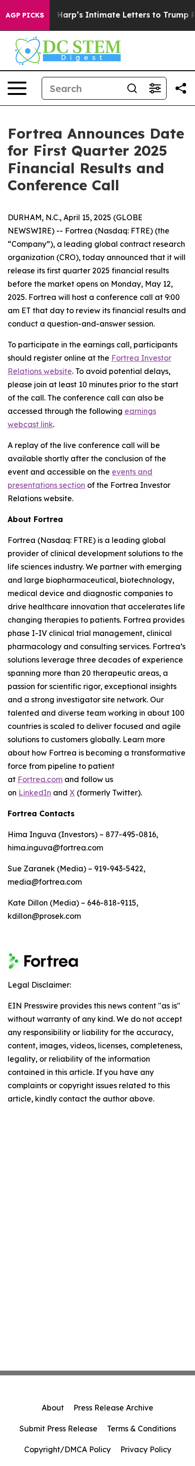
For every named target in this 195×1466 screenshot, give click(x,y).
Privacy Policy (145, 1449)
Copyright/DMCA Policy (67, 1449)
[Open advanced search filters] (154, 88)
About (53, 1407)
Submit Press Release (58, 1428)
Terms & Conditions (141, 1428)
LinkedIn (34, 792)
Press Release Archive (113, 1407)
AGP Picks (25, 15)
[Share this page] (180, 88)
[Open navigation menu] (17, 88)
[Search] (132, 88)
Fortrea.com (40, 779)
